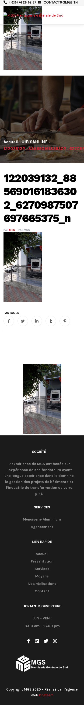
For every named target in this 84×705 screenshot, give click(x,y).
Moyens (42, 576)
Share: (11, 313)
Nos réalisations (42, 584)
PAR (9, 230)
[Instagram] (55, 641)
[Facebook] (28, 641)
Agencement (42, 527)
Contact (42, 591)
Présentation (42, 561)
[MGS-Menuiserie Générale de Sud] (33, 15)
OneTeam (46, 695)
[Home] (11, 141)
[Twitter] (46, 641)
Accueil (42, 554)
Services (42, 569)
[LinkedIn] (37, 641)
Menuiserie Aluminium (42, 519)
